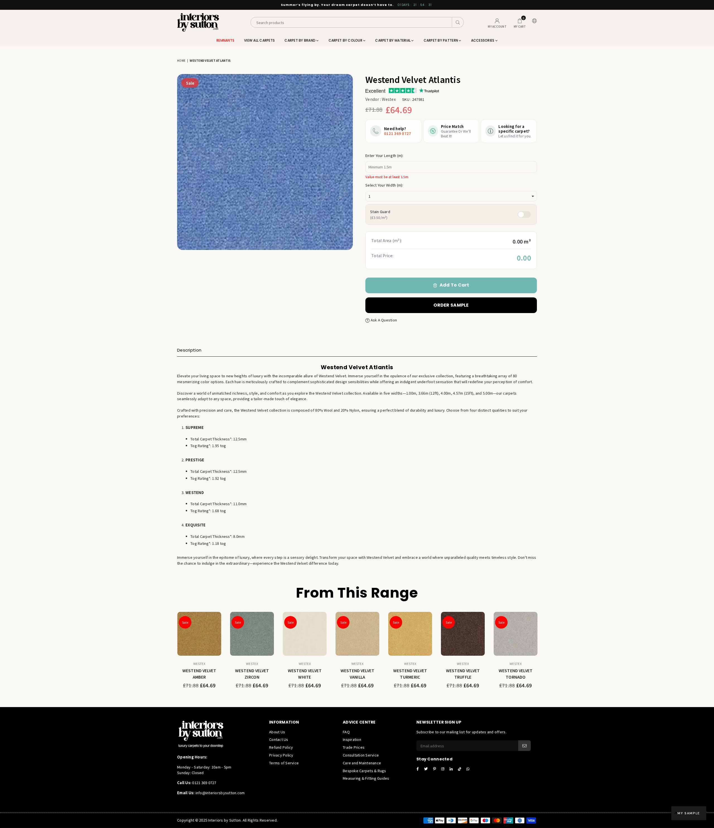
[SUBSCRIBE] (524, 745)
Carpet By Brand (300, 40)
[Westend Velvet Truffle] (463, 634)
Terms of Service (284, 762)
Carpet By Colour (346, 40)
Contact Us (278, 739)
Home (181, 60)
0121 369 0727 (397, 133)
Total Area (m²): (386, 240)
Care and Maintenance (362, 762)
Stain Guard (380, 214)
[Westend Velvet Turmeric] (410, 634)
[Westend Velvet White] (305, 634)
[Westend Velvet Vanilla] (357, 634)
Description (189, 350)
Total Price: (382, 255)
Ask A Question (383, 320)
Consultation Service (361, 755)
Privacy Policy (281, 755)
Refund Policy (281, 747)
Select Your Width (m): (384, 185)
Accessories (483, 40)
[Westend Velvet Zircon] (252, 634)
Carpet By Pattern (441, 40)
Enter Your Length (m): (384, 155)
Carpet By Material (393, 40)
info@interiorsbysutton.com (219, 792)
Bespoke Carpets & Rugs (364, 770)
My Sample (688, 813)
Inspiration (352, 739)
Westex (389, 99)
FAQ (346, 731)
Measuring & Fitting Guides (366, 778)
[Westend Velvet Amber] (199, 634)
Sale (190, 83)
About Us (277, 731)
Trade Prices (354, 747)
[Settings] (533, 22)
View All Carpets (259, 40)
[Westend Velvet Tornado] (515, 634)
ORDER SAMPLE (451, 305)
